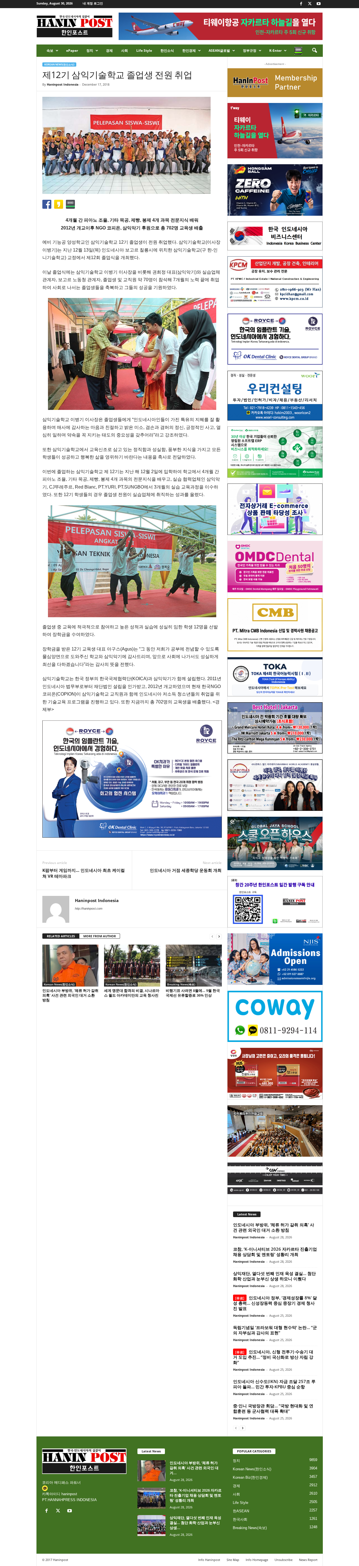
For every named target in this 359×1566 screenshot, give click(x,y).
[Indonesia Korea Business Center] (275, 236)
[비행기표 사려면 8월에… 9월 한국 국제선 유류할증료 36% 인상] (194, 966)
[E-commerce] (275, 509)
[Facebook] (301, 4)
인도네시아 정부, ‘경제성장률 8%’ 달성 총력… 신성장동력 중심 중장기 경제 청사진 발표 (275, 1303)
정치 (89, 50)
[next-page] (219, 936)
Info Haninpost (209, 1560)
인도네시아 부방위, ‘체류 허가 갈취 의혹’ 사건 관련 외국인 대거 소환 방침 (70, 995)
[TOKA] (275, 676)
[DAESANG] (275, 1073)
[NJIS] (275, 959)
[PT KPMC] (275, 282)
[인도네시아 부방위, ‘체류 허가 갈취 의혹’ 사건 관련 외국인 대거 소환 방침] (70, 966)
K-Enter (275, 50)
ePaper (72, 50)
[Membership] (275, 82)
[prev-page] (212, 936)
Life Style (144, 50)
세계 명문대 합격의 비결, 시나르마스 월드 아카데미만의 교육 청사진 (131, 993)
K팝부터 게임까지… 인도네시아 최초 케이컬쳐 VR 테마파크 (83, 873)
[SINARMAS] (275, 785)
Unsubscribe (284, 1560)
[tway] (275, 130)
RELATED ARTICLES (61, 936)
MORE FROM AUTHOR (99, 936)
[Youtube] (318, 4)
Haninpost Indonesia (63, 84)
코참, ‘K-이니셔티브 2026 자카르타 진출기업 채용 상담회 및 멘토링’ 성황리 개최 (275, 1251)
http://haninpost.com (88, 908)
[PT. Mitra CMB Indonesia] (275, 625)
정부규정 (249, 50)
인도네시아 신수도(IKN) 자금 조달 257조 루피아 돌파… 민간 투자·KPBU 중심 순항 (274, 1384)
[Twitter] (310, 4)
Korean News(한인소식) (59, 64)
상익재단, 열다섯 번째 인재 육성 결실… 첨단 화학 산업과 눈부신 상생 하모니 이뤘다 (274, 1276)
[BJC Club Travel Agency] (275, 728)
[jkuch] (275, 1131)
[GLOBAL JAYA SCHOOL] (275, 843)
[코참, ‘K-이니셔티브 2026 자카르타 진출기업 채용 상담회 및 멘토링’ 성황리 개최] (151, 1498)
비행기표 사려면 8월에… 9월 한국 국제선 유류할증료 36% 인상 (193, 993)
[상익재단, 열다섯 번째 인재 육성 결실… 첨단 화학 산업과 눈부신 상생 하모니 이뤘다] (151, 1525)
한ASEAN (241, 1511)
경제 (109, 50)
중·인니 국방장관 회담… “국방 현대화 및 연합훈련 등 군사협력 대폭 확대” (273, 1408)
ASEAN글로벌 (219, 50)
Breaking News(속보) (181, 984)
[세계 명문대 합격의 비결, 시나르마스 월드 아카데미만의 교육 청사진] (132, 966)
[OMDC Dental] (275, 566)
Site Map (233, 1560)
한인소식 (167, 50)
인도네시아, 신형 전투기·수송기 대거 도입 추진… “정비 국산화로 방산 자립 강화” (273, 1357)
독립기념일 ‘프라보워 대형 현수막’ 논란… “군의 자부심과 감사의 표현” (275, 1330)
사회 (124, 50)
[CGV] (275, 1178)
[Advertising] (132, 779)
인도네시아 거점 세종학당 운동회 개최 (186, 870)
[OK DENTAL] (275, 339)
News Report (308, 1560)
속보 (50, 50)
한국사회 (240, 1519)
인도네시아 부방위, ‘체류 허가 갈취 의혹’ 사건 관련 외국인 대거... (194, 1467)
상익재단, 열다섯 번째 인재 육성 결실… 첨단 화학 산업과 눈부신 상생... (195, 1522)
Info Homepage (257, 1560)
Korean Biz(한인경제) (250, 1477)
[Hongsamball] (275, 190)
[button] (314, 50)
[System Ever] (275, 452)
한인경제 (189, 50)
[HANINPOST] (275, 902)
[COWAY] (275, 1016)
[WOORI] (275, 395)
